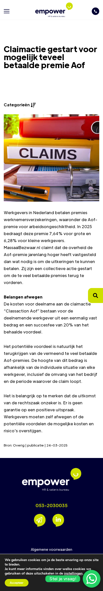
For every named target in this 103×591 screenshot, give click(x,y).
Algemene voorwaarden (51, 549)
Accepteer (17, 583)
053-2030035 (52, 505)
